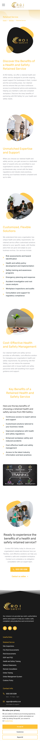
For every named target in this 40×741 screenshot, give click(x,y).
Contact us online (19, 576)
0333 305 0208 (21, 569)
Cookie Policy (9, 721)
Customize (20, 732)
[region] (20, 724)
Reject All (20, 737)
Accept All (20, 726)
